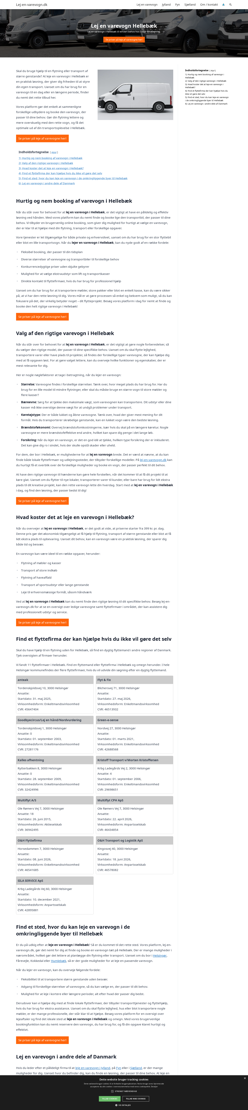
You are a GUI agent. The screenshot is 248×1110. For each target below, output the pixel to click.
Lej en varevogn (147, 4)
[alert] (124, 1092)
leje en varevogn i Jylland (92, 1068)
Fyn (177, 4)
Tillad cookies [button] (109, 1099)
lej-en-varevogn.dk (153, 460)
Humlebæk (58, 961)
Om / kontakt (209, 4)
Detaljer (154, 1086)
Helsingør (160, 955)
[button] (124, 1105)
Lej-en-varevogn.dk (31, 4)
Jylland (166, 4)
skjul (53, 152)
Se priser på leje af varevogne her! (124, 39)
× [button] (245, 1078)
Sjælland (190, 4)
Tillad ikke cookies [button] (136, 1099)
